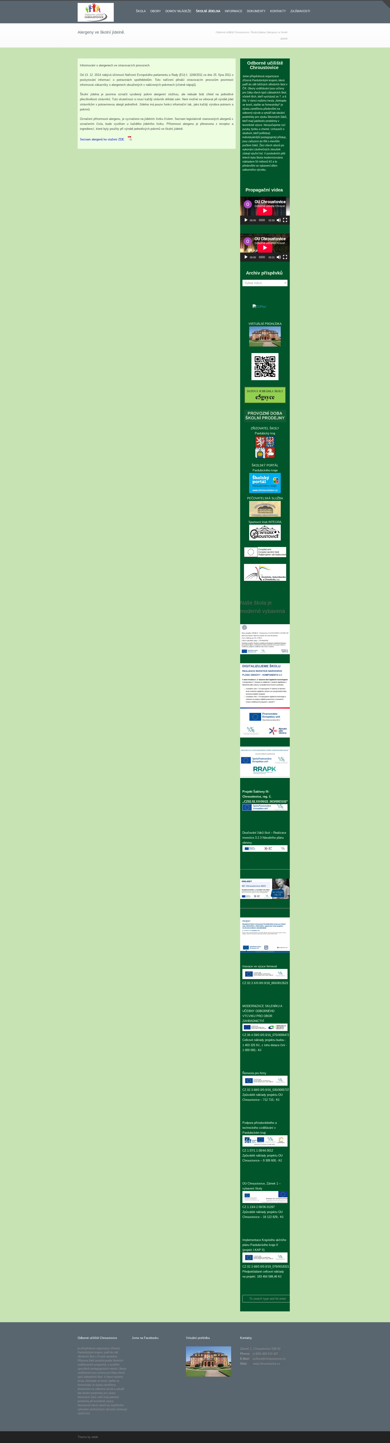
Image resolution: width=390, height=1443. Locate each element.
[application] (265, 211)
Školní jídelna (258, 32)
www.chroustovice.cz (266, 1363)
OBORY (155, 11)
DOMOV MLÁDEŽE (178, 11)
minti (95, 1437)
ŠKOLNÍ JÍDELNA (208, 11)
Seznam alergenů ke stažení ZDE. (104, 139)
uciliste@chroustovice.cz (269, 1358)
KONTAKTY (278, 11)
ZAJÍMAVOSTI (300, 11)
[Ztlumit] (278, 220)
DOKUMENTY (256, 11)
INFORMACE (233, 11)
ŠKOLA (141, 11)
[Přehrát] (246, 220)
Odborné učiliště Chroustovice (232, 32)
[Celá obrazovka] (285, 220)
